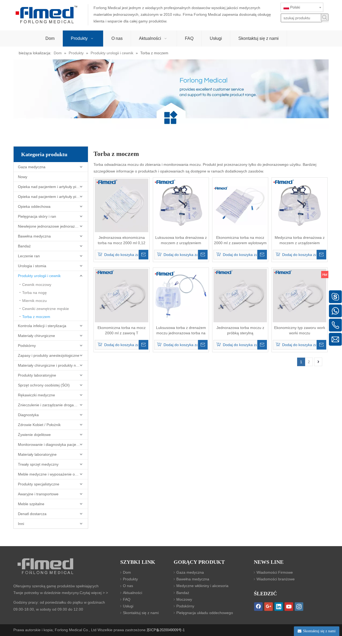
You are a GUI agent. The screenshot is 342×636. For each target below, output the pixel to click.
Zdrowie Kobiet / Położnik (39, 425)
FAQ (126, 599)
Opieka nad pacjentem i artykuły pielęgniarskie (53, 187)
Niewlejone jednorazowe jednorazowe (50, 226)
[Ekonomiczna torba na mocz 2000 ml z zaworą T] (121, 295)
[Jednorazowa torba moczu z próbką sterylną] (240, 295)
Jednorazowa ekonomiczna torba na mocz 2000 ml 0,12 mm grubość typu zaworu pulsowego (121, 240)
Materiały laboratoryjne (37, 454)
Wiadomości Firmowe (274, 572)
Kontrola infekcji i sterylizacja (42, 326)
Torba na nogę (34, 292)
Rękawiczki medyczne (36, 395)
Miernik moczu (34, 300)
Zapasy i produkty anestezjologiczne (48, 355)
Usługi (128, 606)
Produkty (130, 579)
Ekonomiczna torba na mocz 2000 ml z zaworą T (122, 330)
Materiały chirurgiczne (36, 336)
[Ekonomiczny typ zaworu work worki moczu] (299, 295)
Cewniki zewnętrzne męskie (45, 308)
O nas (128, 586)
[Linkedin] (278, 606)
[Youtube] (289, 606)
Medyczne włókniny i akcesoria (202, 586)
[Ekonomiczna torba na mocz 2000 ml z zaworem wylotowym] (240, 205)
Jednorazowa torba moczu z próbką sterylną (240, 330)
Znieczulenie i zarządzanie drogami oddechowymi (53, 405)
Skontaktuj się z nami (141, 613)
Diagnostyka (28, 415)
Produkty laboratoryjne (37, 375)
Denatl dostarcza (32, 514)
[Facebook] (258, 606)
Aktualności (132, 593)
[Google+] (268, 606)
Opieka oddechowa (34, 206)
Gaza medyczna (31, 167)
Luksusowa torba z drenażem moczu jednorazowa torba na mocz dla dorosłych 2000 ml (181, 330)
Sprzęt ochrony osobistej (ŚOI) (44, 385)
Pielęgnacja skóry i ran (37, 216)
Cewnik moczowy (36, 284)
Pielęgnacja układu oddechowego (204, 613)
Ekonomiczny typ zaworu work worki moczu (299, 330)
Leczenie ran (29, 256)
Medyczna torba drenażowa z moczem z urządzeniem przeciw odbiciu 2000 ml (300, 240)
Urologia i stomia (32, 266)
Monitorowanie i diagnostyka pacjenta (49, 444)
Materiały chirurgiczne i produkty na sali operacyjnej (53, 365)
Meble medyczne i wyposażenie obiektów (53, 474)
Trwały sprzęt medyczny (38, 464)
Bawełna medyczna (34, 236)
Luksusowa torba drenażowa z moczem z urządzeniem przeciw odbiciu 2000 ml (181, 240)
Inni (21, 524)
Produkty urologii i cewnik (39, 276)
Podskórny (27, 345)
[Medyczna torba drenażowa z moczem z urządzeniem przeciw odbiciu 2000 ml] (299, 205)
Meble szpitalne (31, 504)
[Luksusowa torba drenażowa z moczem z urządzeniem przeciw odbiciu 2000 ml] (181, 205)
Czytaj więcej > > (94, 593)
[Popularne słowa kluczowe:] (324, 17)
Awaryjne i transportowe (38, 494)
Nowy (22, 177)
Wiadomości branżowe (275, 579)
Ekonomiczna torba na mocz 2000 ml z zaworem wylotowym (240, 240)
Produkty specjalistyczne (38, 484)
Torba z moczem (36, 317)
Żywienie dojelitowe (34, 434)
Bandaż (24, 246)
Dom (127, 572)
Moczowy (184, 599)
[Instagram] (299, 606)
